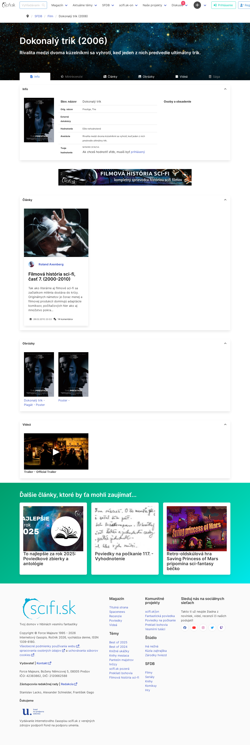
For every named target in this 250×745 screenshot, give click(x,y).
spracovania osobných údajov (41, 650)
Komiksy (151, 685)
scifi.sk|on (152, 611)
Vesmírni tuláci (155, 629)
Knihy (149, 681)
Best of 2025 (118, 642)
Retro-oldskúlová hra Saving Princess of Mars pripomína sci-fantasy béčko (192, 561)
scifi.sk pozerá (119, 668)
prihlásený (138, 152)
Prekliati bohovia (121, 673)
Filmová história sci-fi (124, 677)
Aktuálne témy (83, 5)
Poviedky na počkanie (160, 620)
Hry (147, 690)
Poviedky (115, 620)
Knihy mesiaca (119, 655)
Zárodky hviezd (156, 655)
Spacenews (117, 612)
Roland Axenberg (51, 264)
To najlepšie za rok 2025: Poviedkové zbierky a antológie (49, 558)
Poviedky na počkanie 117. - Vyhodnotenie (124, 556)
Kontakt (42, 663)
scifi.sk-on (126, 5)
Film (50, 16)
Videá (113, 625)
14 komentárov (65, 319)
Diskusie (178, 4)
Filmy (148, 672)
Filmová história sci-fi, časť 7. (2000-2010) (51, 276)
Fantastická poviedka (160, 616)
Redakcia (67, 684)
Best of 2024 (118, 646)
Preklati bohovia (156, 625)
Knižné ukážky (119, 651)
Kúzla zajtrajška (156, 651)
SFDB (38, 16)
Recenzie (115, 616)
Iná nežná (151, 646)
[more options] (225, 89)
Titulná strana (118, 607)
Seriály (149, 677)
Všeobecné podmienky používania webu (48, 646)
